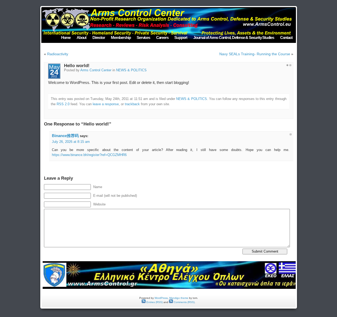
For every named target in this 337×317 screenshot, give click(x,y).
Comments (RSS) (184, 302)
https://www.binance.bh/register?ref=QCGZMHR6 (89, 155)
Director (98, 37)
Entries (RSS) (154, 302)
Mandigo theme (178, 297)
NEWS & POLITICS (131, 70)
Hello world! (77, 65)
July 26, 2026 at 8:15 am (71, 142)
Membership (121, 37)
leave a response (106, 104)
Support (180, 37)
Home (66, 37)
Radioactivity (57, 54)
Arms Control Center (95, 70)
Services (143, 37)
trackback (132, 104)
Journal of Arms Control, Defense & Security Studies (233, 37)
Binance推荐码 (65, 135)
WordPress (161, 297)
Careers (162, 37)
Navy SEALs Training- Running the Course (254, 54)
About (81, 37)
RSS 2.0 (63, 104)
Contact (286, 37)
